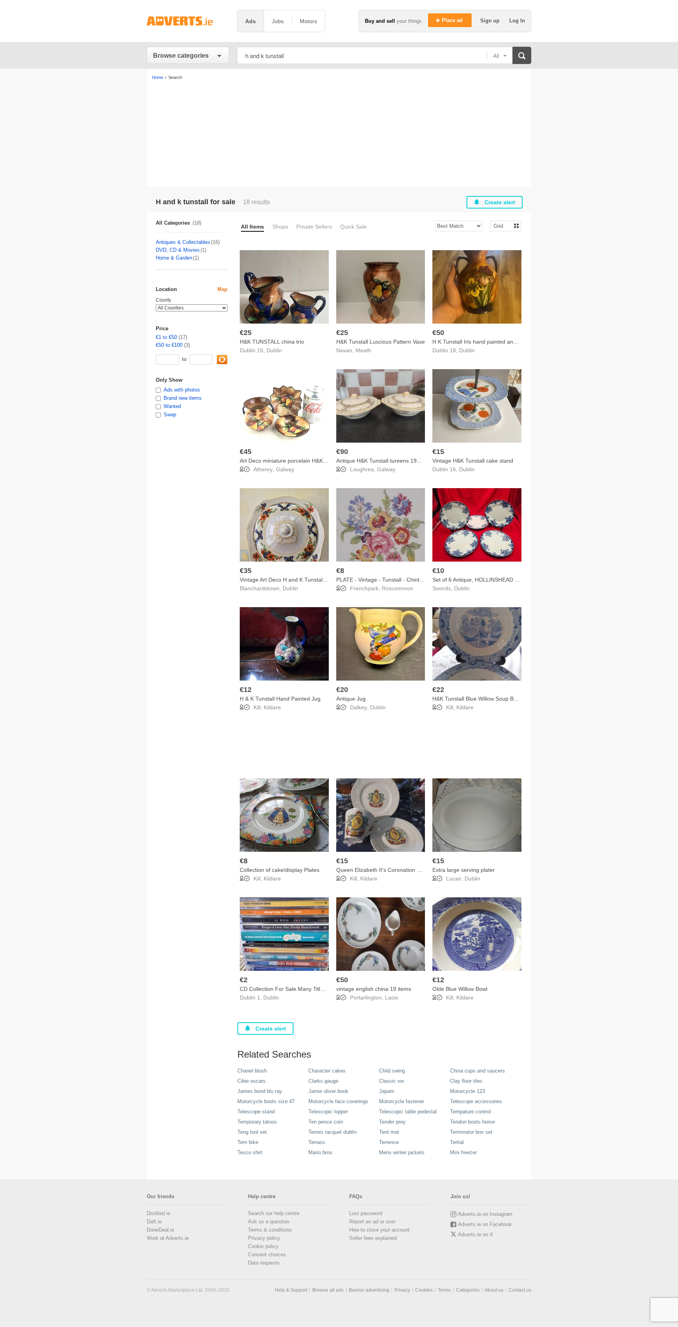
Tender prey (392, 1122)
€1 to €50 (166, 337)
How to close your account (379, 1230)
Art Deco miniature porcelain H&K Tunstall (292, 461)
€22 (438, 690)
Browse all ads (328, 1290)
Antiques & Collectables (183, 242)
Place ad (453, 20)
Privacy (402, 1290)
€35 (246, 571)
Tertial (457, 1142)
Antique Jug (351, 699)
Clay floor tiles (466, 1081)
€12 (246, 690)
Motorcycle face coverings (338, 1101)
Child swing (392, 1071)
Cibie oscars (251, 1081)
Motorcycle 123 (467, 1091)
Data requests (264, 1263)
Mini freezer (463, 1152)
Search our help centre (273, 1213)
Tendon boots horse (472, 1122)
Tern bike (247, 1142)
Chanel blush (252, 1071)
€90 (342, 452)
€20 (342, 690)
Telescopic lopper (328, 1112)
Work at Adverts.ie (168, 1238)
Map (222, 289)
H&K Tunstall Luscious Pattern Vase (380, 342)
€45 (246, 452)
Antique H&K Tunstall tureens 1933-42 (383, 461)
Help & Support (291, 1290)
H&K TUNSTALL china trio (272, 342)
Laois (391, 997)
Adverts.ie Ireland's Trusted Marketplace (188, 21)
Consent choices (267, 1254)
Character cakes (327, 1071)
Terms (444, 1290)
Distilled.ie (158, 1213)
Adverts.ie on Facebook (485, 1224)
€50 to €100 (169, 345)
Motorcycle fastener (401, 1101)
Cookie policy (263, 1246)
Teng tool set (252, 1132)
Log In (517, 21)
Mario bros (320, 1152)
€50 (438, 333)
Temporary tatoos (257, 1122)
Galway (285, 469)
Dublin (274, 350)
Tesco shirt (249, 1152)
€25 (246, 333)
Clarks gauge (323, 1081)
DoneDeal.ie (160, 1230)
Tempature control (470, 1112)
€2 (244, 980)
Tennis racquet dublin (332, 1132)
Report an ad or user (372, 1222)
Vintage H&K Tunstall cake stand (472, 461)
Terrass (316, 1142)
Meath (363, 350)
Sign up (490, 21)
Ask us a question (268, 1222)
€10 (438, 571)
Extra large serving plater (463, 870)
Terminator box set (471, 1132)
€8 (340, 571)
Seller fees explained (373, 1238)
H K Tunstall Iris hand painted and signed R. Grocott (496, 342)
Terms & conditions (270, 1230)
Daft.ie (154, 1222)
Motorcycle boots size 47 (266, 1101)
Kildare (272, 707)
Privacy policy (264, 1238)
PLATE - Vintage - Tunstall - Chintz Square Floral (396, 580)
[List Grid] (502, 226)
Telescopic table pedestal (408, 1112)
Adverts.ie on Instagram (485, 1214)
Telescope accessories (476, 1101)
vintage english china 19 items (373, 989)
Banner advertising (369, 1290)
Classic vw (391, 1081)
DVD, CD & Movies (178, 250)
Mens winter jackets (402, 1152)
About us (494, 1290)
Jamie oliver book (328, 1091)
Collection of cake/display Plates (279, 870)
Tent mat (389, 1132)
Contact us (519, 1290)
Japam (386, 1091)
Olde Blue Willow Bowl (459, 989)
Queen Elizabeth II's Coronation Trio (381, 870)
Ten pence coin (325, 1122)
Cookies (424, 1290)
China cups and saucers (477, 1071)
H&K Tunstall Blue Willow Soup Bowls (478, 699)
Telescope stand (256, 1112)
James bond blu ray (259, 1091)
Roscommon (397, 588)
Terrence (389, 1142)
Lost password (365, 1213)
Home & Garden (174, 258)
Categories (467, 1290)
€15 (438, 452)
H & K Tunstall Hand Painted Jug (280, 699)
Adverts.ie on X (475, 1234)
